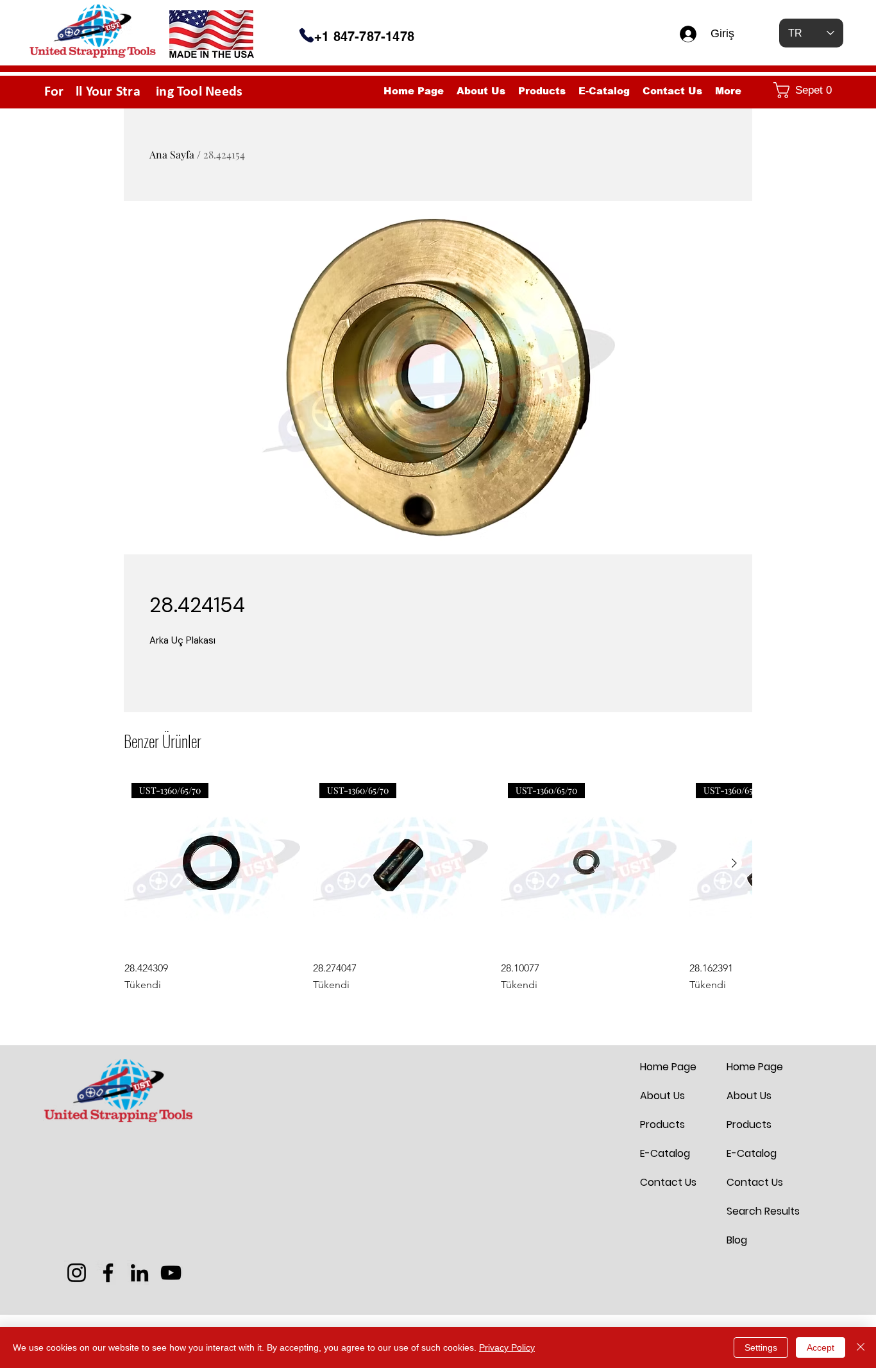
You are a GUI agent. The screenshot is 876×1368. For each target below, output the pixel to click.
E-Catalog (665, 1153)
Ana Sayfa (171, 154)
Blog (737, 1240)
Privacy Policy (507, 1347)
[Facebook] (108, 1272)
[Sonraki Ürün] (734, 863)
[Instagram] (76, 1272)
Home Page (668, 1066)
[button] (805, 90)
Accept (820, 1347)
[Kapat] (860, 1347)
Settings (761, 1347)
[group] (438, 884)
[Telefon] (306, 35)
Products (662, 1124)
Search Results (757, 1211)
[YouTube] (170, 1272)
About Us (662, 1095)
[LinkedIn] (139, 1272)
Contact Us (668, 1182)
